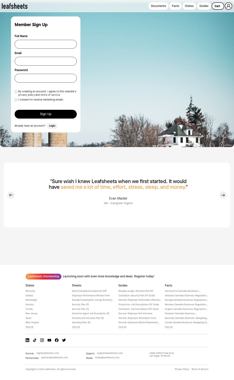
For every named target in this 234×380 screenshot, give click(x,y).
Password (21, 70)
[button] (218, 6)
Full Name (21, 36)
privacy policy (26, 95)
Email (18, 53)
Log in (228, 6)
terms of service (50, 95)
